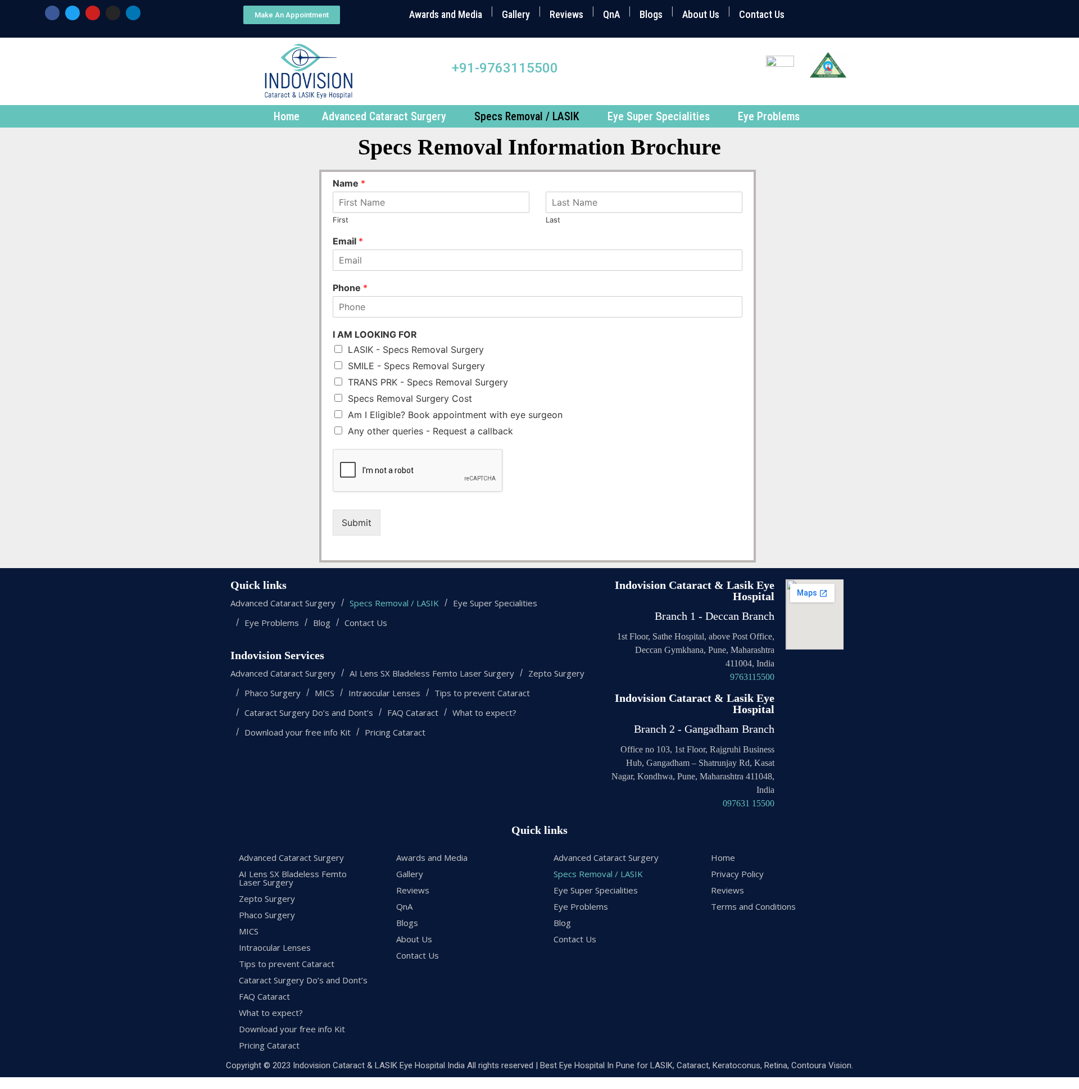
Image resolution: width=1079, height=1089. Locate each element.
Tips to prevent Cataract (482, 693)
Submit (356, 522)
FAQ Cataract (412, 713)
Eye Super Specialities (658, 116)
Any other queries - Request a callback (430, 431)
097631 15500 (748, 803)
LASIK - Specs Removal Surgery (416, 349)
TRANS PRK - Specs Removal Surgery (428, 382)
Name (349, 183)
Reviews (566, 14)
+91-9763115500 (505, 68)
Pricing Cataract (395, 732)
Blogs (651, 14)
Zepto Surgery (556, 673)
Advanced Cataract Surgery (384, 116)
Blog (321, 623)
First (340, 219)
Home (287, 116)
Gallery (516, 14)
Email (348, 241)
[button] (291, 15)
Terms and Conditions (753, 906)
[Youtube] (92, 13)
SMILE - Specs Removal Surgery (416, 365)
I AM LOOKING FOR (375, 334)
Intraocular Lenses (384, 693)
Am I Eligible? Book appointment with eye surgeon (455, 414)
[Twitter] (72, 13)
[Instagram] (113, 13)
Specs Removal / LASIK (526, 116)
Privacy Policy (737, 873)
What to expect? (484, 713)
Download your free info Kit (297, 732)
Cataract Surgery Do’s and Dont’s (308, 713)
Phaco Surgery (272, 693)
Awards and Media (445, 14)
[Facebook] (52, 13)
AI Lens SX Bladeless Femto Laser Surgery (432, 673)
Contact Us (762, 14)
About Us (700, 14)
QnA (611, 14)
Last (553, 219)
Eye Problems (769, 116)
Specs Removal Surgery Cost (410, 398)
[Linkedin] (133, 13)
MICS (324, 693)
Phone (350, 287)
